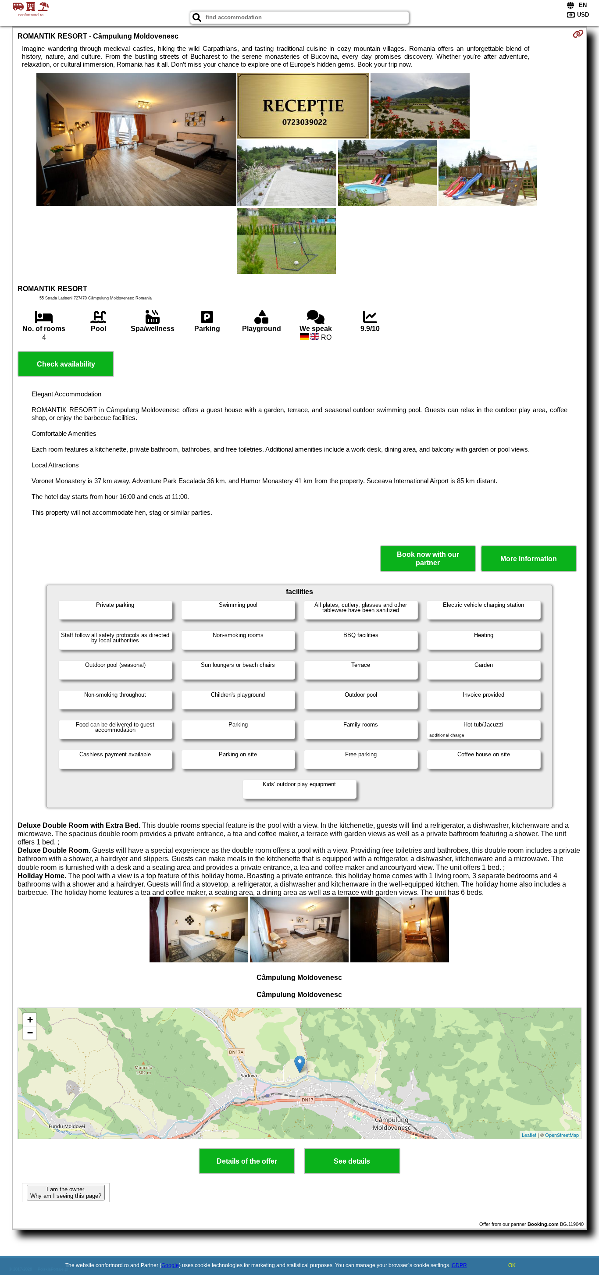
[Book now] (578, 33)
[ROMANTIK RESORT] (136, 140)
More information (528, 559)
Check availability (66, 364)
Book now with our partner (428, 558)
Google (170, 1265)
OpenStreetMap (562, 1134)
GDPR (459, 1265)
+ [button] (30, 1019)
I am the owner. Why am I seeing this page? (65, 1192)
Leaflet (529, 1134)
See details (352, 1161)
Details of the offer (247, 1161)
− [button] (30, 1032)
